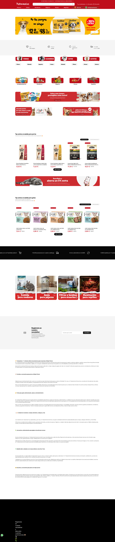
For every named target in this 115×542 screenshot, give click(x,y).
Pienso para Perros (84, 139)
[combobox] (54, 4)
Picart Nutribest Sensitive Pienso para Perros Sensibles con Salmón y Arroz (22, 164)
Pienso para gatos (96, 204)
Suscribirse (87, 332)
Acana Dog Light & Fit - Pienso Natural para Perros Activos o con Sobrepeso (74, 164)
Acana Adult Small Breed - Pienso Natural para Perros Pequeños (91, 164)
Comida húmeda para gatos (85, 204)
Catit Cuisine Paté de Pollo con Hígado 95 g (74, 229)
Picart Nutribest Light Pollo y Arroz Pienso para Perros (57, 164)
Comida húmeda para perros (94, 139)
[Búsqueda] (72, 4)
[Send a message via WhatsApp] (2, 535)
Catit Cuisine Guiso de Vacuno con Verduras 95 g (39, 229)
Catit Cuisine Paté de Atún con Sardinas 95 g (91, 229)
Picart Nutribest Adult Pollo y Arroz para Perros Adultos (40, 164)
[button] (92, 32)
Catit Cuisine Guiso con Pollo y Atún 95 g (23, 229)
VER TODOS (58, 169)
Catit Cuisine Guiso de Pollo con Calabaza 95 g (57, 229)
